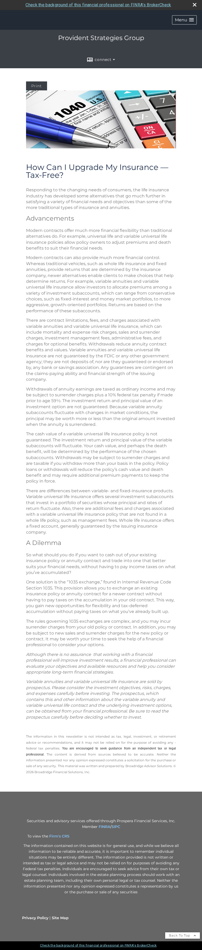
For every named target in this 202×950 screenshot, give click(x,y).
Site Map (60, 917)
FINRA (104, 826)
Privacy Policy (35, 917)
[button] (184, 20)
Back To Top (180, 935)
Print (36, 86)
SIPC (116, 826)
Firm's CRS (59, 836)
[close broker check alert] (195, 5)
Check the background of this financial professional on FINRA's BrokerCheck (98, 4)
